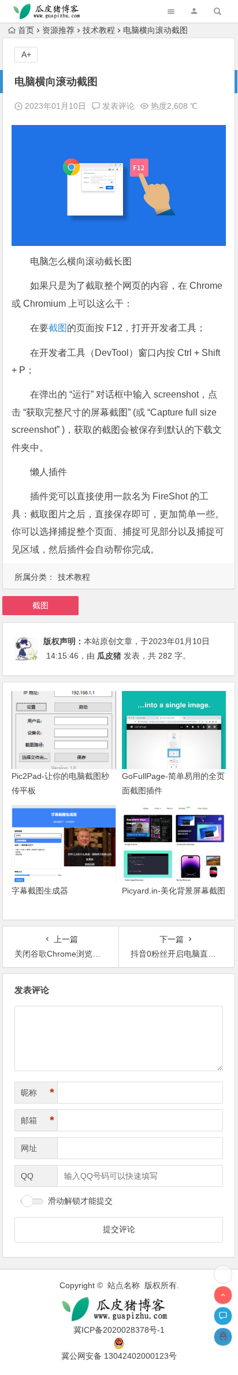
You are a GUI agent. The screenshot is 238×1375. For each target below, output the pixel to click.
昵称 (37, 1092)
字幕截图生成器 (40, 890)
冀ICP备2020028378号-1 (119, 1329)
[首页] (223, 1274)
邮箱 (37, 1120)
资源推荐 (58, 30)
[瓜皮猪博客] (119, 1309)
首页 (26, 30)
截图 (58, 328)
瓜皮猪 (109, 655)
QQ (27, 1176)
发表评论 (117, 106)
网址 (29, 1148)
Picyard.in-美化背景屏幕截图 (173, 890)
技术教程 (99, 30)
